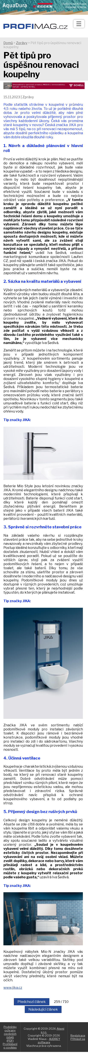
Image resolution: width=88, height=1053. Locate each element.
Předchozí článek (32, 1002)
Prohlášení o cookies (10, 1045)
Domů (8, 43)
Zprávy (21, 43)
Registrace (77, 1035)
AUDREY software (49, 1040)
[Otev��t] (79, 23)
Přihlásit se (77, 1039)
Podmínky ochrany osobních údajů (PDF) (10, 1033)
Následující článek (43, 1009)
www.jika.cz (12, 988)
